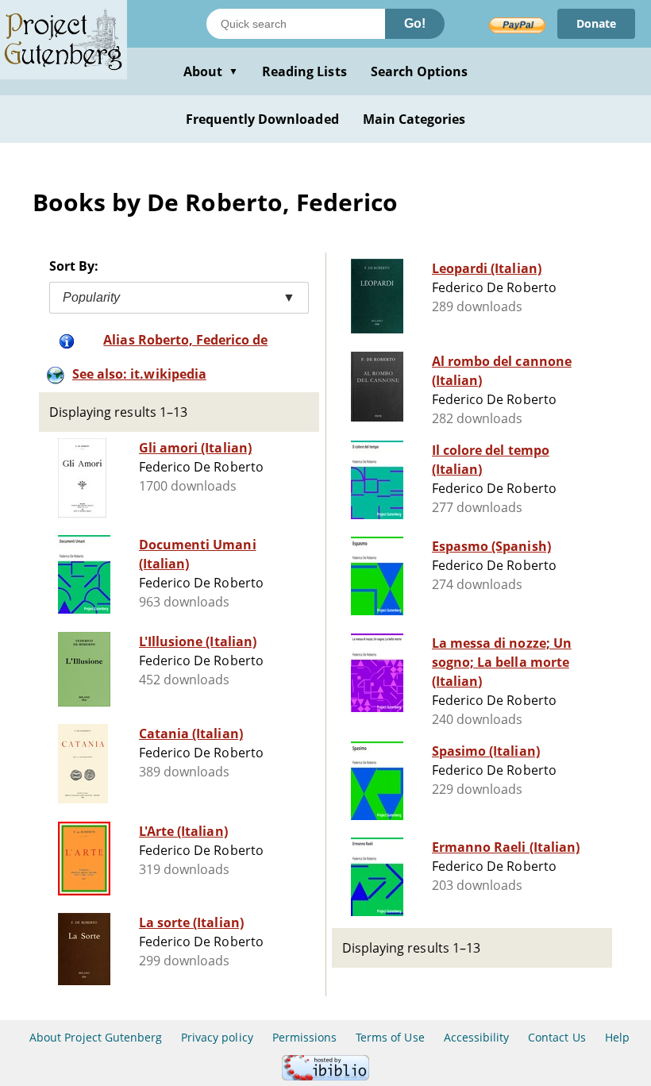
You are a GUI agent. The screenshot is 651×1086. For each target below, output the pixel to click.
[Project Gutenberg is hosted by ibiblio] (325, 1076)
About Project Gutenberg (95, 1037)
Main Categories (414, 119)
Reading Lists (304, 71)
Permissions (304, 1037)
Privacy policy (217, 1037)
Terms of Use (390, 1037)
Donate (596, 23)
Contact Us (556, 1037)
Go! (415, 23)
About (210, 71)
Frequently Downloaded (262, 119)
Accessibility (477, 1037)
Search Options (419, 71)
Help (617, 1037)
